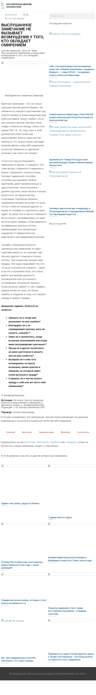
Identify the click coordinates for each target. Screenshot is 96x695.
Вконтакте (43, 442)
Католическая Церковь (19, 4)
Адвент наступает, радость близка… (21, 503)
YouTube (31, 442)
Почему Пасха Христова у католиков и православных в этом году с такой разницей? (22, 565)
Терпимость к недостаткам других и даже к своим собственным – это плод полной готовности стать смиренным (71, 657)
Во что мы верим (14, 18)
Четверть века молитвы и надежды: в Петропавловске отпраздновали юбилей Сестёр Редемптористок (71, 211)
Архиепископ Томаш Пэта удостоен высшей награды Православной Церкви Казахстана (70, 162)
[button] (9, 432)
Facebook (55, 442)
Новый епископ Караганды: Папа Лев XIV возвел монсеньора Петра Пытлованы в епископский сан (71, 117)
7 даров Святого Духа (60, 517)
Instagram (71, 442)
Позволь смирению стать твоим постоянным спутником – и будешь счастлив (67, 611)
